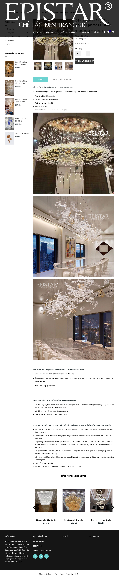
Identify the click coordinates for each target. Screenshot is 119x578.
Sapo (78, 574)
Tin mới (64, 536)
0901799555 (37, 546)
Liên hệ (9, 44)
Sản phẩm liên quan (73, 476)
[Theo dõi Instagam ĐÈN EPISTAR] (46, 556)
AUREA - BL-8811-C (22, 133)
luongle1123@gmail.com (42, 550)
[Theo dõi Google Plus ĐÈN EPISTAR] (41, 556)
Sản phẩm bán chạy (14, 53)
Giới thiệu (10, 40)
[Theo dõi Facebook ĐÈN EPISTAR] (35, 556)
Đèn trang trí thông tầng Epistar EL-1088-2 (79, 520)
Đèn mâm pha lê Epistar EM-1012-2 (49, 520)
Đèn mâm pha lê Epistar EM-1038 (103, 520)
